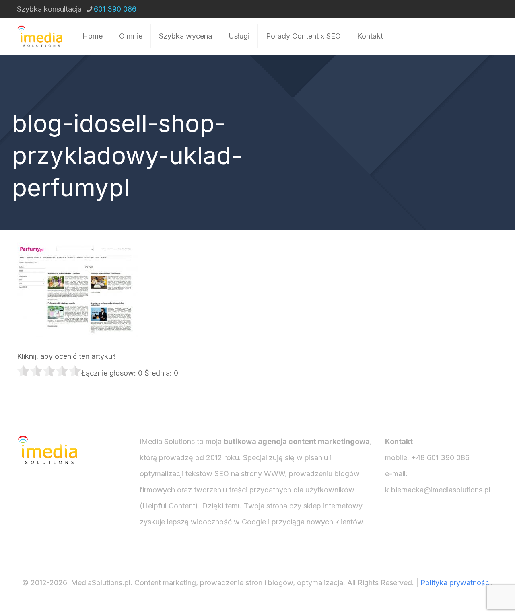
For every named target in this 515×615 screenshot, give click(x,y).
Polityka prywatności (455, 582)
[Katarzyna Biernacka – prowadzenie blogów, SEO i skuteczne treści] (39, 36)
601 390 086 (115, 9)
